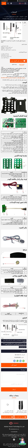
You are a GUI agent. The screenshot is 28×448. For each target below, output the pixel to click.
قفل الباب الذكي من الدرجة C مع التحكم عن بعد (21, 411)
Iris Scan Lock (23, 347)
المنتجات (21, 16)
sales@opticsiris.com (22, 0)
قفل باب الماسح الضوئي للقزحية (12, 16)
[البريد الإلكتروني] (14, 361)
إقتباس (4, 3)
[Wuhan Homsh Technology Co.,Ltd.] (21, 3)
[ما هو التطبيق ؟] (17, 361)
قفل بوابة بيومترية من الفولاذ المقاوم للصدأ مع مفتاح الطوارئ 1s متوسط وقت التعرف (7, 411)
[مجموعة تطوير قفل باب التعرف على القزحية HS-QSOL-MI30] (12, 31)
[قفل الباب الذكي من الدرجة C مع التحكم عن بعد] (20, 404)
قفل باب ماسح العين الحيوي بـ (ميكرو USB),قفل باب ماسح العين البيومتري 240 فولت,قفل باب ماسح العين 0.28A (14, 344)
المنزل (25, 16)
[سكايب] (20, 361)
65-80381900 (5, 0)
